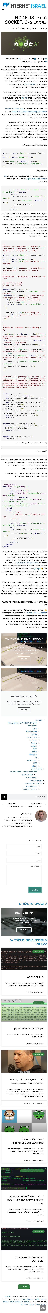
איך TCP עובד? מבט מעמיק (28, 1028)
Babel (35, 748)
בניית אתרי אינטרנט (30, 789)
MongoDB (33, 754)
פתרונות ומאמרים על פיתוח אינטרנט (23, 771)
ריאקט (34, 728)
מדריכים (39, 720)
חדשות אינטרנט (36, 780)
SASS (35, 763)
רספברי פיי (33, 740)
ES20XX (34, 734)
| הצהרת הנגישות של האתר (20, 1302)
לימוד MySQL (32, 760)
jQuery (34, 766)
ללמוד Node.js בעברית (36, 612)
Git (36, 757)
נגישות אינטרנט (31, 777)
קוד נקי (24, 98)
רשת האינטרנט (31, 786)
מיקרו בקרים (32, 737)
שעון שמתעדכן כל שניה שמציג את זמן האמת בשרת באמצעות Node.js (26, 110)
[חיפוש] (4, 797)
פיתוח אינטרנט (36, 769)
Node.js (8, 58)
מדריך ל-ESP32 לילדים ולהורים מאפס (22, 723)
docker (34, 751)
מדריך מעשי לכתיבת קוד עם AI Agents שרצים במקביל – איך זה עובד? (25, 1200)
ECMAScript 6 (31, 731)
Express (34, 746)
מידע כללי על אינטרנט (33, 783)
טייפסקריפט (32, 725)
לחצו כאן (24, 710)
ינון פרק (37, 568)
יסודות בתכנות (27, 774)
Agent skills (35, 977)
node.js (37, 61)
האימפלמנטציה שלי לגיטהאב (27, 562)
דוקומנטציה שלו (31, 84)
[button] (44, 921)
